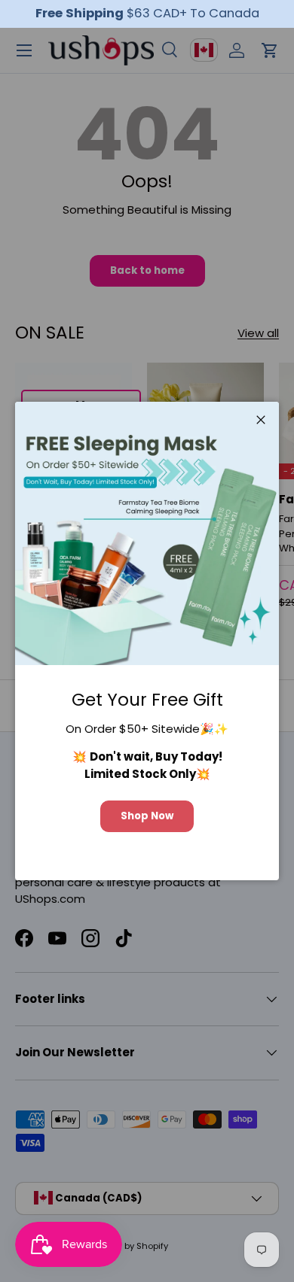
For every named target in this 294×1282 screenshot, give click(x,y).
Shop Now (147, 816)
